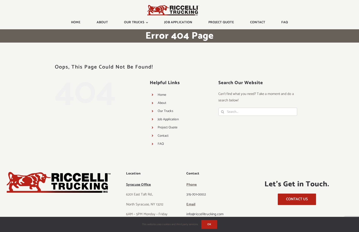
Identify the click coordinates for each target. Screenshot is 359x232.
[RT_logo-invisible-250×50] (173, 7)
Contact (163, 136)
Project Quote (168, 127)
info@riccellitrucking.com (205, 214)
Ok (209, 224)
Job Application (168, 119)
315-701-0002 (196, 194)
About (162, 103)
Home (162, 95)
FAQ (161, 144)
